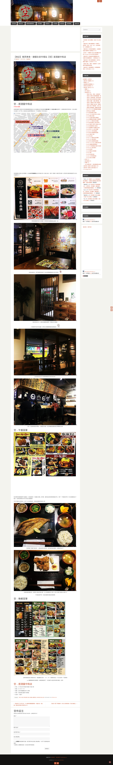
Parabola (56, 760)
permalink (54, 697)
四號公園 (25, 697)
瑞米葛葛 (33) (88, 161)
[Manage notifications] (110, 762)
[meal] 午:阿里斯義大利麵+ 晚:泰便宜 (94, 146)
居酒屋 (31, 697)
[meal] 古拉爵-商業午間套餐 (92, 117)
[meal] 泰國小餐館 (90, 115)
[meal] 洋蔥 (88, 152)
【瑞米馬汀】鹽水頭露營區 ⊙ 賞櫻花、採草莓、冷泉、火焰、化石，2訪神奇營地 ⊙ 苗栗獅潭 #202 (91, 45)
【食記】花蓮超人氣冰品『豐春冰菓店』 (95, 104)
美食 (41, 697)
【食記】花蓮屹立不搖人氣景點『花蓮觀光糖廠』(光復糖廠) (99, 102)
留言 (15, 716)
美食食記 (28, 59)
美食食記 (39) (88, 92)
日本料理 (38, 697)
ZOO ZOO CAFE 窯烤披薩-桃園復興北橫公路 (96, 109)
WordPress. (61, 760)
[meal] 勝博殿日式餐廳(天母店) (93, 127)
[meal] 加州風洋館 (90, 154)
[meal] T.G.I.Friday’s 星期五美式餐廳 (94, 142)
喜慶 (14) (87, 162)
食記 (43, 697)
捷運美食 (34, 697)
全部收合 (90, 79)
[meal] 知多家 (89, 149)
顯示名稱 (16, 727)
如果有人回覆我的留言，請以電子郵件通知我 (24, 744)
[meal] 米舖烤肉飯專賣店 (91, 144)
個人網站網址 (17, 736)
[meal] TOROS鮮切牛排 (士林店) (93, 114)
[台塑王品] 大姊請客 (90, 111)
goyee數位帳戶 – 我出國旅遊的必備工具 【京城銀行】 (97, 164)
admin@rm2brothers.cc (90, 219)
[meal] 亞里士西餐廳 (90, 157)
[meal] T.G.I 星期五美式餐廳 (92, 121)
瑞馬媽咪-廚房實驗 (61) (89, 84)
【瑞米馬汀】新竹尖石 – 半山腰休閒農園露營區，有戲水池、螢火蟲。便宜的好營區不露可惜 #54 (28, 704)
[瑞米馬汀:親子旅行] (111, 307)
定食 (28, 697)
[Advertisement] (45, 39)
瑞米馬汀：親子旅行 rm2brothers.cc (59, 757)
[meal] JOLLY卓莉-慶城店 (91, 131)
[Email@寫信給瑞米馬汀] (111, 310)
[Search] (99, 30)
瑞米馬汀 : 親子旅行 (87, 227)
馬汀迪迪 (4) (87, 90)
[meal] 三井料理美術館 (91, 156)
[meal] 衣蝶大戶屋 (90, 134)
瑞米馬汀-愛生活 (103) (89, 87)
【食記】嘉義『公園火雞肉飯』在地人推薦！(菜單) (97, 100)
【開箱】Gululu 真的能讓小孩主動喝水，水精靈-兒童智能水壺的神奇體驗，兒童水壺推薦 (92, 180)
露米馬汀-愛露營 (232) (89, 80)
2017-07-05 (23, 59)
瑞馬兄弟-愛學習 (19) (88, 85)
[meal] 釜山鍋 (89, 136)
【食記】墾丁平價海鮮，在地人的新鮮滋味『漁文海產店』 (64, 703)
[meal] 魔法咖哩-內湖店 (91, 112)
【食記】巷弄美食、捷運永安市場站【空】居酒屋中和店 (98, 107)
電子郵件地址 (17, 732)
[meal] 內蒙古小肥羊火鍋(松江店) (93, 124)
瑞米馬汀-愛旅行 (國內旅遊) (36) (91, 167)
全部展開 (85, 79)
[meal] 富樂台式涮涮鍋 (91, 151)
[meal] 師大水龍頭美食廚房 (92, 132)
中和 (20, 697)
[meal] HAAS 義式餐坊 (91, 139)
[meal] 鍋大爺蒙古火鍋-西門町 (93, 122)
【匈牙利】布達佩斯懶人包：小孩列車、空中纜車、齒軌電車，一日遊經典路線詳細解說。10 (92, 186)
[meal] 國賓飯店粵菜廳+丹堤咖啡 (93, 119)
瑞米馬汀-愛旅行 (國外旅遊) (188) (91, 166)
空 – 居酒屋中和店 (23, 684)
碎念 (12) (87, 159)
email (91, 221)
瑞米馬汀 (17, 59)
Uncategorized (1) (88, 169)
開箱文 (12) (86, 82)
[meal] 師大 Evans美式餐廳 (92, 129)
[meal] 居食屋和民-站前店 (92, 126)
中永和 (22, 697)
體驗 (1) (86, 89)
